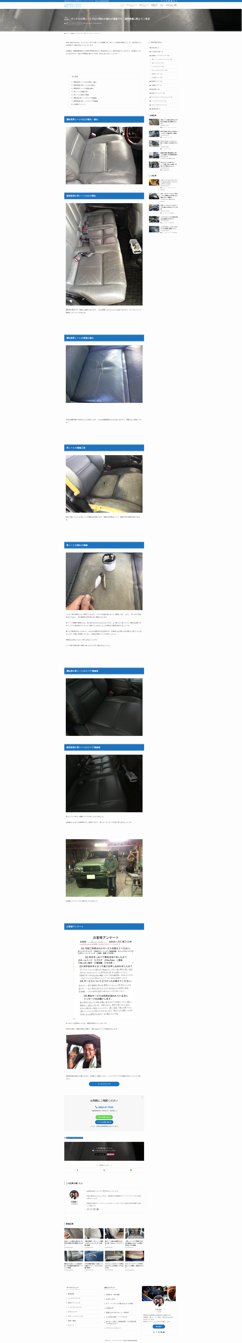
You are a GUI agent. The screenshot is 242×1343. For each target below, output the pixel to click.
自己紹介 (159, 1326)
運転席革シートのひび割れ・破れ (85, 82)
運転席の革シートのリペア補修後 (85, 98)
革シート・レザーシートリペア (74, 23)
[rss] (174, 1)
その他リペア (157, 77)
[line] (169, 1)
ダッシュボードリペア (159, 70)
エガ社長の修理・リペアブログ (116, 1317)
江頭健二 (74, 1202)
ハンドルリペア (158, 66)
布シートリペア (158, 63)
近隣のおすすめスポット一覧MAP (117, 1312)
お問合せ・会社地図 (112, 1294)
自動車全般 (155, 109)
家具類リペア (156, 81)
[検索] (176, 1)
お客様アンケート (80, 104)
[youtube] (171, 1)
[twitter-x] (164, 1)
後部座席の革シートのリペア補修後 (86, 101)
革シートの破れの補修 (81, 95)
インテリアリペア (74, 1298)
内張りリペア (157, 74)
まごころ (71, 1325)
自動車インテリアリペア (160, 55)
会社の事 (155, 47)
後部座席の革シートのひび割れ (84, 85)
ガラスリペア (72, 1312)
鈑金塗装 (71, 1294)
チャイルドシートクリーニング (161, 97)
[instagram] (166, 1)
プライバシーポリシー (113, 1328)
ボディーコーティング (75, 1316)
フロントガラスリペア (159, 105)
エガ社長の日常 (157, 51)
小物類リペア (156, 85)
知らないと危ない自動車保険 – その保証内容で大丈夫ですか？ (121, 1322)
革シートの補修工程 (80, 91)
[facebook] (162, 1)
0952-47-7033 (105, 1107)
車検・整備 (72, 1321)
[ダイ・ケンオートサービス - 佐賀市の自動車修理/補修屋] (72, 5)
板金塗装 (155, 89)
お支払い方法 (110, 1299)
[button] (77, 1170)
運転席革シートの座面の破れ (83, 88)
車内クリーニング (158, 93)
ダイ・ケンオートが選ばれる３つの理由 (119, 1303)
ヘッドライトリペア (158, 101)
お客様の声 (109, 1308)
